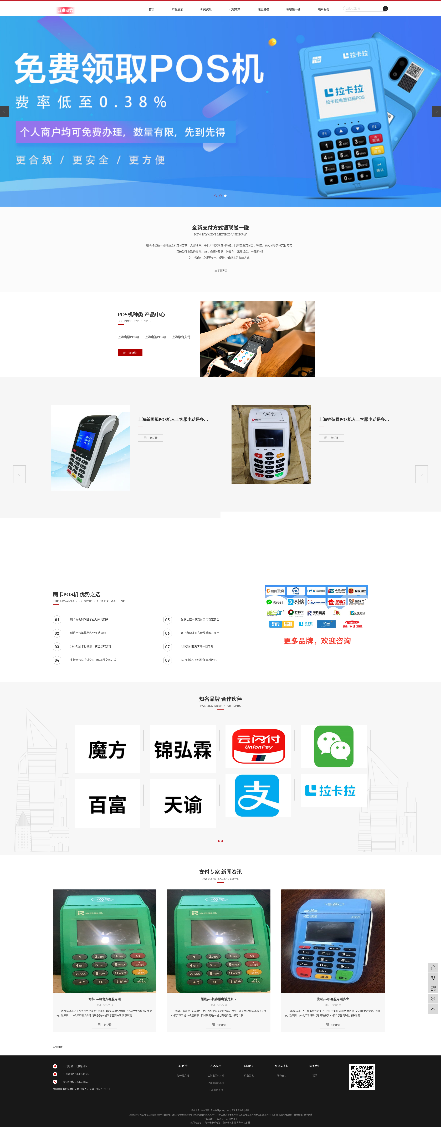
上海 (226, 1119)
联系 (314, 1075)
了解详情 (222, 270)
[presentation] (4, 111)
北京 (231, 1119)
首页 (151, 9)
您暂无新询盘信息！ (240, 1110)
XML (227, 1110)
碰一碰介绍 (183, 1075)
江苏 (217, 1119)
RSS (222, 1110)
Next (421, 474)
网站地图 (215, 1110)
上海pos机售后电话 (240, 1115)
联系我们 (323, 9)
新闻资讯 (206, 9)
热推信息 (195, 1110)
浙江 (235, 1119)
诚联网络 (308, 1115)
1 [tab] (219, 840)
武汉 (221, 1119)
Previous (19, 474)
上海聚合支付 (181, 337)
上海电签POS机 (155, 337)
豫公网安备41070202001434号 (207, 1115)
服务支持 (282, 1075)
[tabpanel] (258, 774)
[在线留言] (433, 998)
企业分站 (205, 1110)
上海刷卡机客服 (256, 1115)
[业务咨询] (433, 968)
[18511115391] (433, 978)
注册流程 (263, 9)
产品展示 (177, 9)
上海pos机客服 (271, 1115)
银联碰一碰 (293, 9)
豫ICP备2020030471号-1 (183, 1115)
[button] (215, 196)
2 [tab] (222, 840)
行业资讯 (249, 1075)
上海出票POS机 (128, 337)
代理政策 (234, 9)
